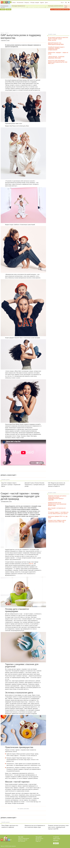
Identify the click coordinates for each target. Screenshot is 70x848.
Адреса (42, 2)
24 (42, 7)
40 (62, 7)
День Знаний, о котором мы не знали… (56, 508)
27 (45, 7)
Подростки (38, 841)
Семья (14, 2)
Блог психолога (21, 841)
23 (40, 7)
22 (39, 7)
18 (34, 7)
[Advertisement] (35, 21)
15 (30, 7)
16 (31, 7)
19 (35, 7)
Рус (62, 2)
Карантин (3, 9)
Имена (65, 7)
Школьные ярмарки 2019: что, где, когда (58, 516)
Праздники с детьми (22, 839)
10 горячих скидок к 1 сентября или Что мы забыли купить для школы (58, 512)
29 (48, 7)
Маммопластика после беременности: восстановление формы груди (57, 504)
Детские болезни (39, 838)
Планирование (4, 6)
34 (54, 7)
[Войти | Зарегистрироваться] (68, 2)
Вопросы (27, 2)
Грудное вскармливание (23, 838)
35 (56, 7)
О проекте (56, 837)
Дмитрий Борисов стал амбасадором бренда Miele (56, 43)
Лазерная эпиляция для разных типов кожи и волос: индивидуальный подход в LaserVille (57, 498)
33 (53, 7)
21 (38, 7)
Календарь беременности (18, 6)
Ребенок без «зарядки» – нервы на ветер (58, 53)
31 (51, 7)
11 (25, 7)
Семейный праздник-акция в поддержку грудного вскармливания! (56, 48)
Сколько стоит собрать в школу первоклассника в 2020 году (57, 521)
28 (47, 7)
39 (61, 7)
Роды (65, 6)
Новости (6, 33)
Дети (46, 2)
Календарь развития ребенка (55, 5)
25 (43, 7)
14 (29, 7)
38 (60, 7)
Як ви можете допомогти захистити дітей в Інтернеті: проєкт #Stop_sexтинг (58, 38)
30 (49, 7)
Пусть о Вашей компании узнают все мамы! (60, 9)
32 (52, 7)
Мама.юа (2, 33)
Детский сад (38, 839)
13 (27, 7)
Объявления (20, 2)
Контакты (55, 840)
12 (26, 7)
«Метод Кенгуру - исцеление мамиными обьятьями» (56, 57)
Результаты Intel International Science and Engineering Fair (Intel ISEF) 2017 (57, 62)
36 (57, 7)
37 (58, 7)
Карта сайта (56, 838)
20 (36, 7)
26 (44, 7)
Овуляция (3, 7)
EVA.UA (31, 563)
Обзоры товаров (34, 2)
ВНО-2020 (8, 9)
